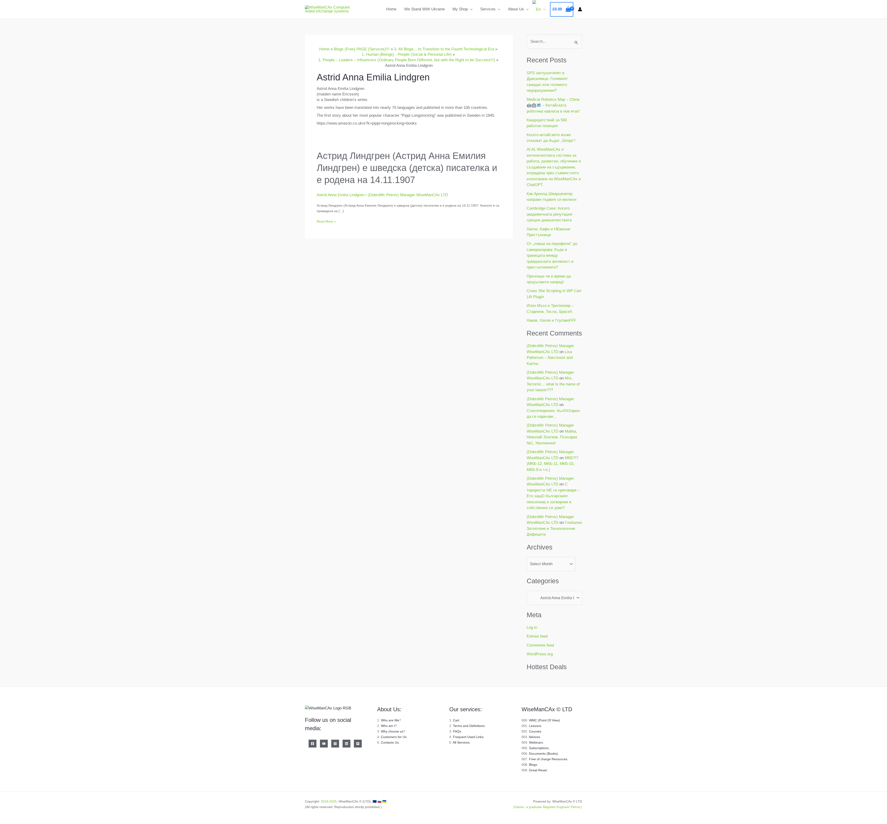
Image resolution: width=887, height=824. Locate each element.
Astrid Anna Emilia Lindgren (340, 195)
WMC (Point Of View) (544, 720)
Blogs (533, 764)
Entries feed (537, 636)
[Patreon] (358, 744)
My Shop (460, 9)
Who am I (388, 726)
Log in (532, 627)
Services (487, 9)
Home (391, 9)
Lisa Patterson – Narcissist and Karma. (550, 358)
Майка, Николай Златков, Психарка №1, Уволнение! (552, 437)
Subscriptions (539, 748)
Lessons (535, 726)
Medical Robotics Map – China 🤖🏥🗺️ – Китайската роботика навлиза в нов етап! (553, 105)
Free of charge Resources (548, 759)
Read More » (326, 221)
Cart (456, 720)
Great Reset (538, 770)
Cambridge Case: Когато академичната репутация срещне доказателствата (549, 214)
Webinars (536, 742)
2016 (324, 801)
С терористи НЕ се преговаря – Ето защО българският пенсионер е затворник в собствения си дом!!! (553, 496)
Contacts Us (390, 742)
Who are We (390, 720)
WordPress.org (540, 654)
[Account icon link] (580, 9)
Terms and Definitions (469, 726)
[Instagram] (335, 744)
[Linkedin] (346, 744)
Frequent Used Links (468, 737)
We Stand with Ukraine (424, 9)
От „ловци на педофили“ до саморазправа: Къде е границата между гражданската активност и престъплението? (552, 255)
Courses (535, 731)
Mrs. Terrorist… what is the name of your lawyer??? (553, 384)
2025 (333, 801)
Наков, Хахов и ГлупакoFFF (551, 320)
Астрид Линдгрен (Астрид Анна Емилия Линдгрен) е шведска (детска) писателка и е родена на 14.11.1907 (407, 168)
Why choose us (392, 731)
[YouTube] (324, 744)
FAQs (457, 731)
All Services (461, 742)
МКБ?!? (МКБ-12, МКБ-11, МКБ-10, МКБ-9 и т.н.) (552, 464)
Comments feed (540, 645)
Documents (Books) (543, 753)
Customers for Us (394, 737)
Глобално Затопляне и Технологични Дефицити (554, 528)
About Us (516, 9)
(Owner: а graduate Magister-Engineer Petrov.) (547, 807)
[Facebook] (312, 744)
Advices (534, 737)
